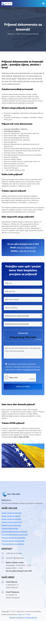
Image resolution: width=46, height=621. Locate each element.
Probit (28, 614)
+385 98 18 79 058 (27, 251)
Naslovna (11, 34)
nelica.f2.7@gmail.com (26, 247)
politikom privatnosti (32, 369)
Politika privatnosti (16, 617)
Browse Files (23, 333)
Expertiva (21, 614)
